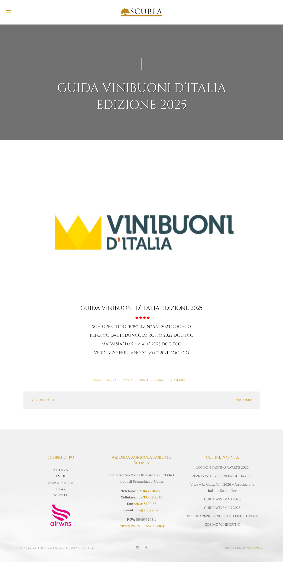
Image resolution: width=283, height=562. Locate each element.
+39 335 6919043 (149, 497)
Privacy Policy (129, 526)
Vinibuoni (179, 379)
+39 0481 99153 (145, 504)
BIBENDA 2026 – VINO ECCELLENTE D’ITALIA (222, 516)
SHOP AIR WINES (61, 482)
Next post (244, 399)
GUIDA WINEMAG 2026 (222, 499)
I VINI (60, 476)
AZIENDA (60, 469)
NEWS (60, 489)
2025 (97, 379)
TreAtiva (255, 548)
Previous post (42, 399)
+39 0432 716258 (149, 491)
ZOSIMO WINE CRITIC (222, 524)
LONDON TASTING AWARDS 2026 (222, 467)
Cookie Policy (154, 526)
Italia (128, 379)
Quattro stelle (151, 379)
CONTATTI (61, 495)
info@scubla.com (148, 510)
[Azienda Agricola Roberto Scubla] (141, 12)
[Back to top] (273, 552)
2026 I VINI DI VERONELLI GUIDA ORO (222, 476)
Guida (112, 379)
